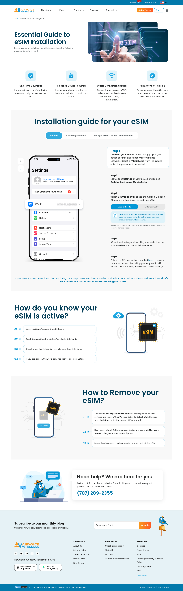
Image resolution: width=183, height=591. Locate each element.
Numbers (46, 10)
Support (110, 10)
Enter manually (151, 207)
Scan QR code (124, 207)
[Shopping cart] (167, 10)
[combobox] (164, 2)
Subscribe (145, 525)
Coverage (95, 10)
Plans (62, 10)
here (150, 260)
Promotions (135, 2)
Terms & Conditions (147, 587)
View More (142, 575)
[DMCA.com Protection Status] (21, 587)
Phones (77, 10)
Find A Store (150, 2)
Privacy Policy (163, 587)
